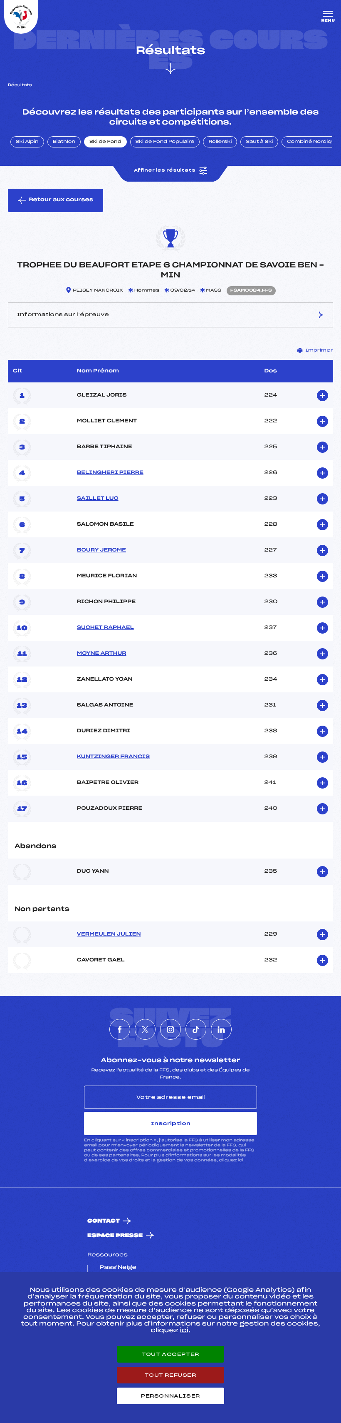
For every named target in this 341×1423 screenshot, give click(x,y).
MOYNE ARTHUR (101, 653)
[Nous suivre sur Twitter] (145, 1029)
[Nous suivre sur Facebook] (119, 1029)
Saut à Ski (259, 142)
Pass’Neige (118, 1267)
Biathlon (64, 142)
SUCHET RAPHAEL (105, 627)
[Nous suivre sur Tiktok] (195, 1029)
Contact (103, 1221)
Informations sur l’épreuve (63, 314)
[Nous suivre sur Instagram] (170, 1029)
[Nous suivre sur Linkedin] (221, 1029)
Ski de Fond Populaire (165, 142)
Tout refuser (170, 1375)
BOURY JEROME (101, 550)
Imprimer (319, 350)
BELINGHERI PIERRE (110, 472)
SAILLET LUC (98, 498)
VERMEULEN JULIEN (109, 934)
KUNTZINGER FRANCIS (113, 756)
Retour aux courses (61, 199)
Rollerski (220, 142)
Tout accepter (170, 1354)
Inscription (170, 1123)
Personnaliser (170, 1395)
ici (240, 1160)
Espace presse (115, 1235)
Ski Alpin (27, 142)
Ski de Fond (105, 142)
